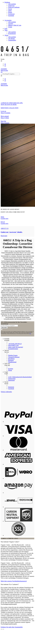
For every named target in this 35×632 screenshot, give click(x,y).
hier (30, 333)
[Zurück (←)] (1, 629)
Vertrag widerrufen (6, 392)
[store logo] (15, 57)
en (5, 65)
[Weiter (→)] (3, 629)
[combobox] (11, 74)
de (5, 64)
